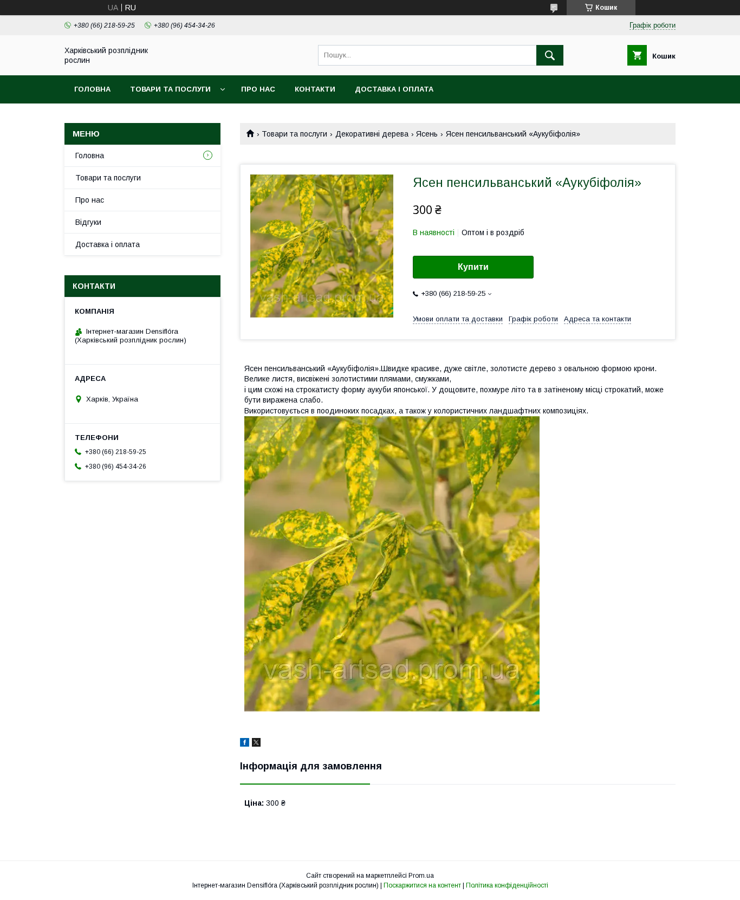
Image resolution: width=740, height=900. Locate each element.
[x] (256, 744)
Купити (473, 266)
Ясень (427, 134)
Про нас (258, 89)
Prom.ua (421, 875)
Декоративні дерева (371, 134)
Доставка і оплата (394, 89)
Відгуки (88, 222)
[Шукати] (549, 55)
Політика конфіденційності (507, 885)
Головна (92, 89)
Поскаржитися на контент (422, 885)
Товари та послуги (170, 89)
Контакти (315, 89)
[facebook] (244, 744)
